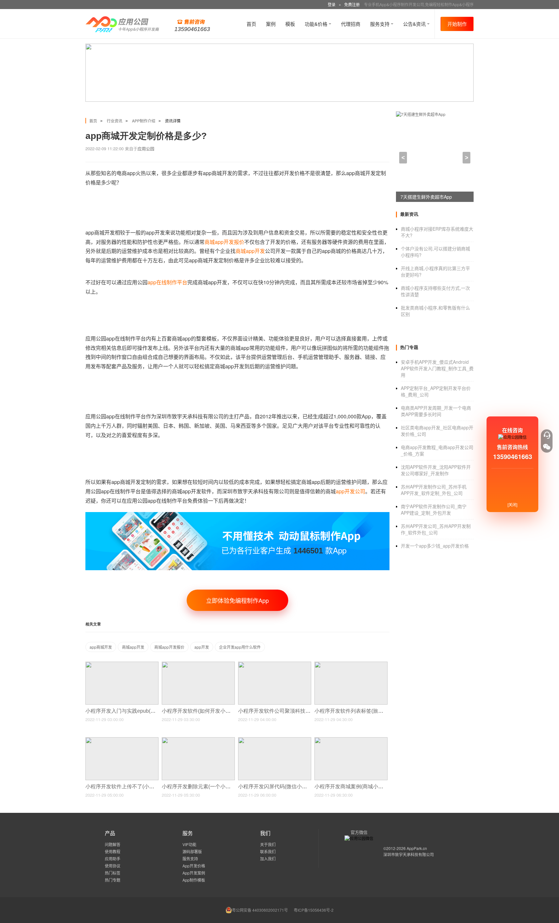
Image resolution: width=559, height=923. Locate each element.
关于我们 (268, 844)
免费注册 (352, 4)
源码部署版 (192, 851)
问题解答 (112, 844)
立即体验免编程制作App (237, 600)
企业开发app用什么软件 (240, 647)
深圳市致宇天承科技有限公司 (408, 854)
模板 (290, 23)
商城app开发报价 (224, 242)
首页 (251, 23)
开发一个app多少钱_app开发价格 (435, 545)
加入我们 (268, 858)
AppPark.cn (417, 848)
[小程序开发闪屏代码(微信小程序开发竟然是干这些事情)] (274, 740)
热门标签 (112, 873)
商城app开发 (250, 251)
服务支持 (380, 23)
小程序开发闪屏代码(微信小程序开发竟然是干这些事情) (302, 786)
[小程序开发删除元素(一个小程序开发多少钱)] (198, 740)
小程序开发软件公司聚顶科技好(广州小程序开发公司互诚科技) (310, 711)
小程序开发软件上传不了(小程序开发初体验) (136, 786)
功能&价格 (317, 23)
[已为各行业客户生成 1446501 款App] (237, 515)
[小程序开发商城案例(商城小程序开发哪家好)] (351, 740)
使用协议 (112, 865)
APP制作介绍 (143, 120)
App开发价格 (193, 865)
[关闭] (512, 504)
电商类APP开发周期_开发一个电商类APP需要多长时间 (436, 410)
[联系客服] (547, 435)
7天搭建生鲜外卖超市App (426, 197)
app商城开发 (101, 647)
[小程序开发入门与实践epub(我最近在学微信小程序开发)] (122, 664)
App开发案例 (193, 873)
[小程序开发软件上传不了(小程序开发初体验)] (122, 740)
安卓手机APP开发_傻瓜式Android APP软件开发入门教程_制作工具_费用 (437, 368)
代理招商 (350, 23)
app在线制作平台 (167, 282)
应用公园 (145, 148)
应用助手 (112, 858)
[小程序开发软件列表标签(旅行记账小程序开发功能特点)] (351, 664)
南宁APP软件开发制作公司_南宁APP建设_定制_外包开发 (433, 509)
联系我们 (268, 851)
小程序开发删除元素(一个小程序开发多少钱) (213, 786)
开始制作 (457, 23)
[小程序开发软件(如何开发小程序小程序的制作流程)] (198, 664)
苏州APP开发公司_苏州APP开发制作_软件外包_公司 (436, 529)
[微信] (547, 447)
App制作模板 (193, 880)
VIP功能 (189, 844)
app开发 (201, 647)
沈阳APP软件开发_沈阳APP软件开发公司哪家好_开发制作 (436, 470)
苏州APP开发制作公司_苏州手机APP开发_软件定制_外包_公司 (433, 489)
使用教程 (112, 851)
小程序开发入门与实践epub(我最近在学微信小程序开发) (150, 711)
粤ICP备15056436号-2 (314, 910)
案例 (271, 23)
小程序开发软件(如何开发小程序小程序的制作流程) (221, 711)
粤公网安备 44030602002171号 (260, 910)
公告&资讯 (415, 23)
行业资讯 (114, 120)
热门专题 (112, 880)
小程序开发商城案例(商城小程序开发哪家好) (365, 786)
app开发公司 (350, 491)
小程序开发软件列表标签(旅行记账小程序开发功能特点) (378, 711)
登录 (331, 4)
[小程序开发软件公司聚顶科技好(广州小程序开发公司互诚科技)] (274, 664)
